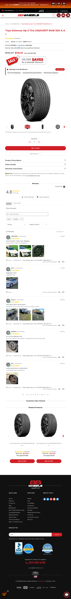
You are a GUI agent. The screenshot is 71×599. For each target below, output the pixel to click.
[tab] (28, 197)
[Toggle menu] (3, 15)
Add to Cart (22, 461)
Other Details (10, 164)
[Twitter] (47, 499)
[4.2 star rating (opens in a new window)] (28, 547)
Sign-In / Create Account (15, 522)
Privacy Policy (41, 581)
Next (63, 127)
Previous (6, 127)
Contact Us (12, 503)
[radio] (9, 219)
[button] (63, 15)
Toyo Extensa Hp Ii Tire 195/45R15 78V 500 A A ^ (37, 324)
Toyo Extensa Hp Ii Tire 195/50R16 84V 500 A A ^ (37, 387)
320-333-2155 (36, 562)
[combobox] (16, 224)
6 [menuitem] (37, 394)
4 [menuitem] (33, 394)
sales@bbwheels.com (36, 568)
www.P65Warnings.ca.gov (33, 175)
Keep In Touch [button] (48, 493)
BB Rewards (12, 508)
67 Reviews (17, 38)
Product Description (13, 160)
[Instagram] (54, 499)
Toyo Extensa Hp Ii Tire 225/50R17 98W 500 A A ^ (37, 260)
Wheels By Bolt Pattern (33, 512)
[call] (59, 15)
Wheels (29, 498)
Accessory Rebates (32, 508)
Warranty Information (13, 169)
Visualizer (30, 510)
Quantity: (34, 138)
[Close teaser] (8, 591)
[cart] (68, 15)
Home (10, 498)
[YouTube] (51, 499)
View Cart (30, 519)
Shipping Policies (13, 514)
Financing (30, 514)
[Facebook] (44, 499)
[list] (35, 251)
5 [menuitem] (35, 394)
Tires (28, 501)
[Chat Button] (67, 595)
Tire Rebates (30, 503)
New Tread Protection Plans (16, 510)
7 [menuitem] (39, 394)
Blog (10, 505)
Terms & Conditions (14, 519)
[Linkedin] (57, 499)
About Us (11, 501)
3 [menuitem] (31, 394)
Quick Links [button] (13, 493)
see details (32, 3)
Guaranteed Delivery (14, 512)
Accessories (30, 505)
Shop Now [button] (31, 493)
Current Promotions (33, 517)
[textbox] (64, 232)
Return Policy (12, 517)
